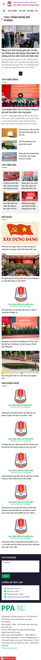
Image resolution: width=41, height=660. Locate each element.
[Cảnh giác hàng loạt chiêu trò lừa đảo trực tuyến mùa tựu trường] (9, 156)
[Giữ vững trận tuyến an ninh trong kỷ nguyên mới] (20, 362)
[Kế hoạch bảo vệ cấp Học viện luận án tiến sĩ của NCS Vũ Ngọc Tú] (20, 296)
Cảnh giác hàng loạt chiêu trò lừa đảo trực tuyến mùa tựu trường (29, 156)
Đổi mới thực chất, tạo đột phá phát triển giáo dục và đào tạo (29, 132)
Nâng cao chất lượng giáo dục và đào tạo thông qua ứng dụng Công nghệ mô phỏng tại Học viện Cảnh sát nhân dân (20, 53)
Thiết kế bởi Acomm (9, 648)
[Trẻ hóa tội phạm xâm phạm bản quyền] (9, 144)
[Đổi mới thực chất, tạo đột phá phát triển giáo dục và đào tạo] (9, 132)
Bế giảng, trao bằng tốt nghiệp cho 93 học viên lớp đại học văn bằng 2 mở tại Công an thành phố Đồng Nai (20, 344)
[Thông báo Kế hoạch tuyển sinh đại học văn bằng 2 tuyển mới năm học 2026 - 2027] (20, 399)
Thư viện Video (10, 79)
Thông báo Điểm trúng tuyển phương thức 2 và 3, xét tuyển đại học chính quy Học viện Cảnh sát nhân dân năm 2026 (20, 544)
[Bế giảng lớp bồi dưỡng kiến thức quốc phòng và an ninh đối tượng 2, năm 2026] (20, 264)
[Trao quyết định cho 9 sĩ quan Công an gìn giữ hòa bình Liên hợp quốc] (20, 95)
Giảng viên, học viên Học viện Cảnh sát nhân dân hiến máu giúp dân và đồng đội (29, 188)
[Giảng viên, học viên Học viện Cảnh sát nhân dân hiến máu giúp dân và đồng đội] (30, 176)
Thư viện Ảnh (9, 165)
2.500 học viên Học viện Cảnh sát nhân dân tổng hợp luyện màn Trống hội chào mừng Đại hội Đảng (11, 188)
